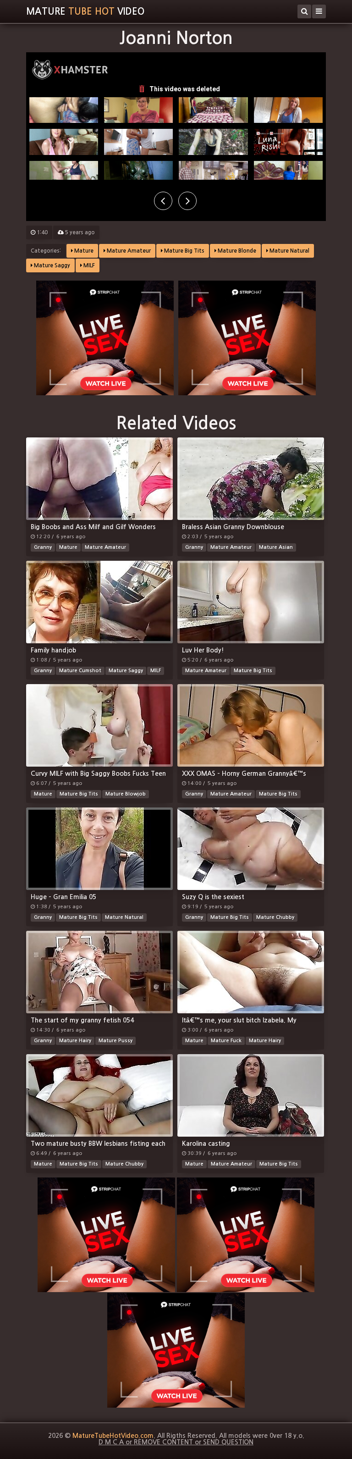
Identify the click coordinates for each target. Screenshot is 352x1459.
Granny (43, 547)
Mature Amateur (128, 251)
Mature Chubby (275, 917)
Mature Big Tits (183, 251)
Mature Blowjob (125, 793)
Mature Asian (276, 547)
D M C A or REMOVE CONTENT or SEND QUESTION (176, 1442)
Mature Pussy (115, 1040)
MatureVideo (85, 11)
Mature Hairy (75, 1040)
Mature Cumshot (80, 670)
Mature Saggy (51, 265)
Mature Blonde (236, 251)
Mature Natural (288, 251)
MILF (88, 265)
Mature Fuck (226, 1040)
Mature (83, 251)
